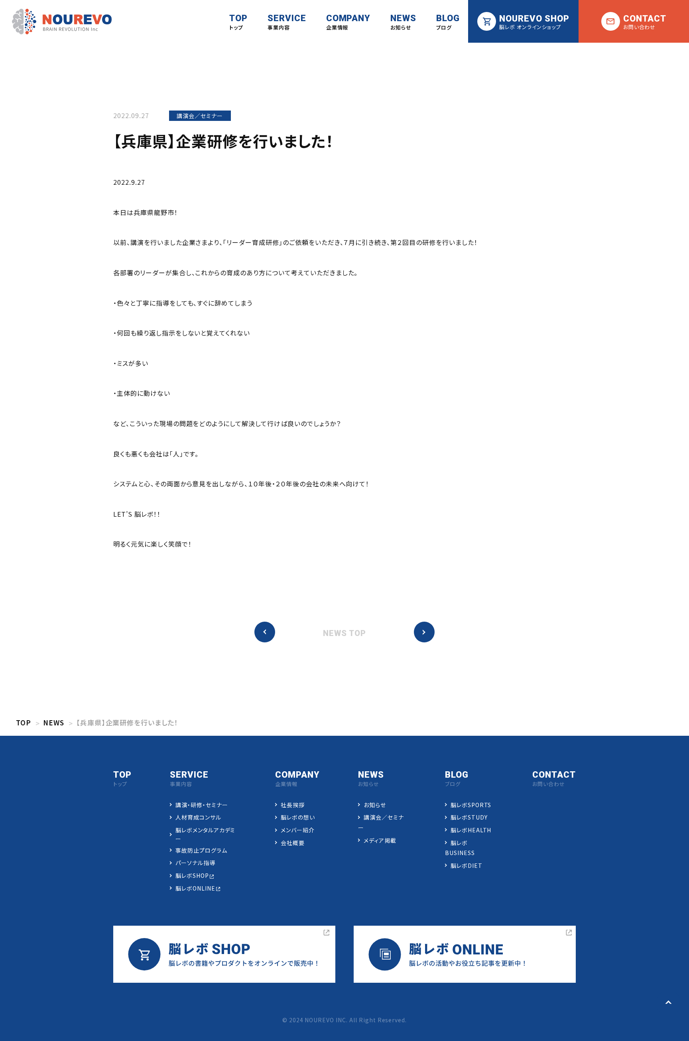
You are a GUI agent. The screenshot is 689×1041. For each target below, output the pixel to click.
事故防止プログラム (201, 850)
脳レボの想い (298, 817)
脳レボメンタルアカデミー (205, 834)
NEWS (53, 722)
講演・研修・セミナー (201, 805)
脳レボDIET (466, 865)
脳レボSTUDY (469, 817)
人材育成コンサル (198, 817)
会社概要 (293, 843)
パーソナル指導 (195, 863)
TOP (23, 722)
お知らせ (375, 805)
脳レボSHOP (192, 875)
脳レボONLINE (195, 888)
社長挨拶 (293, 805)
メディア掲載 (380, 840)
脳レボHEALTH (471, 830)
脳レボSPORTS (471, 805)
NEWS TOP (344, 633)
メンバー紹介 (298, 830)
